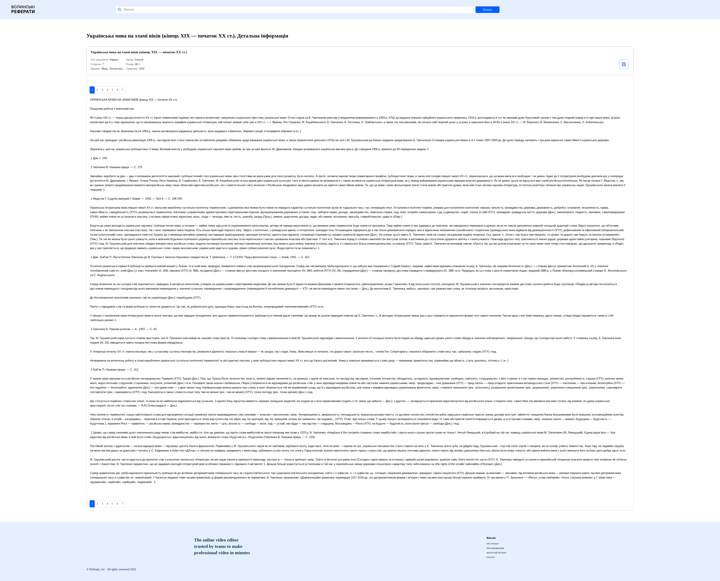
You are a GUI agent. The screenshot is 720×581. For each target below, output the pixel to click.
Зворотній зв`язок (496, 553)
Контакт (491, 557)
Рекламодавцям (495, 548)
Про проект (493, 544)
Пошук (487, 9)
